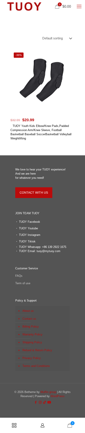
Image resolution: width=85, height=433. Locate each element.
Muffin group (48, 392)
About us (28, 310)
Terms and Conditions (36, 366)
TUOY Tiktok (27, 241)
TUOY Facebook (29, 221)
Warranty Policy (32, 334)
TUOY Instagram (29, 235)
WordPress (58, 396)
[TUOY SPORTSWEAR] (24, 6)
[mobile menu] (79, 6)
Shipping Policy (32, 342)
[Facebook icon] (35, 402)
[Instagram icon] (40, 402)
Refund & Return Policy (37, 350)
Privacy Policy (31, 358)
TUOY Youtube (28, 228)
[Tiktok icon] (44, 402)
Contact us (29, 318)
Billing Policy (30, 326)
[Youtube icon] (49, 402)
